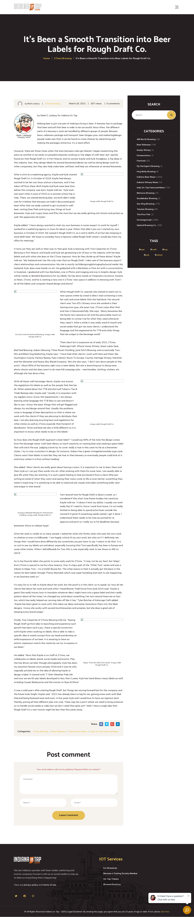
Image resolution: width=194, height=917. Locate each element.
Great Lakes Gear (109, 346)
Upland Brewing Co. (147, 225)
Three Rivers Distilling (62, 350)
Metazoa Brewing (145, 193)
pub (147, 255)
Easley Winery (144, 150)
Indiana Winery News (147, 182)
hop (166, 249)
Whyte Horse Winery (88, 346)
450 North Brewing (146, 139)
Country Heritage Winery (98, 357)
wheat (159, 255)
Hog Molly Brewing (146, 171)
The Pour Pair (143, 214)
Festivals (141, 160)
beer (142, 249)
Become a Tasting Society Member (120, 873)
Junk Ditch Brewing (85, 350)
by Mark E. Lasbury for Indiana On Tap (57, 115)
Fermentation (143, 155)
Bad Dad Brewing (23, 350)
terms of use (49, 884)
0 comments (113, 103)
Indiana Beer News (78, 731)
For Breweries (110, 868)
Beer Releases (58, 731)
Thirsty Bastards (54, 572)
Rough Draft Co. (38, 158)
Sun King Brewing (145, 203)
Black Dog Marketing (34, 354)
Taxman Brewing (145, 209)
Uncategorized (144, 220)
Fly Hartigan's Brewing (148, 166)
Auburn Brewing (41, 350)
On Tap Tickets (111, 879)
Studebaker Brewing (147, 198)
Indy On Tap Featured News (104, 731)
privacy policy (31, 884)
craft (154, 249)
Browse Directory (112, 884)
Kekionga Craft (68, 346)
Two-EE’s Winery (80, 303)
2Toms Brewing (52, 103)
